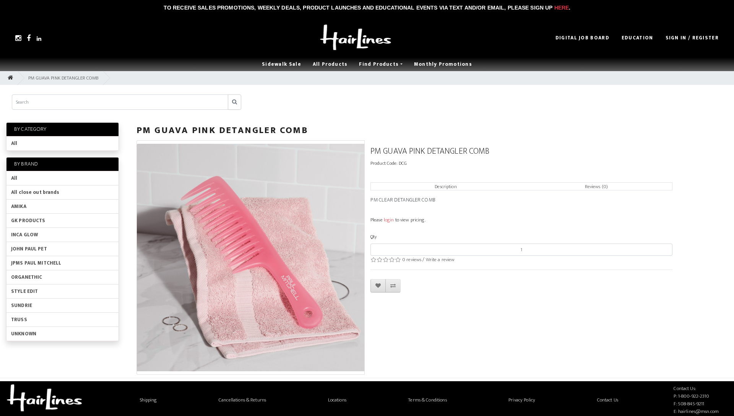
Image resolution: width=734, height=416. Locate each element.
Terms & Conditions (427, 400)
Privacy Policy (521, 400)
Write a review (440, 259)
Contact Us (607, 400)
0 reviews (411, 259)
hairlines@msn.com (698, 411)
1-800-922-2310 (694, 396)
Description (445, 186)
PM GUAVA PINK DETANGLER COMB (63, 78)
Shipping (148, 400)
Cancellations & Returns (242, 400)
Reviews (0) (596, 186)
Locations (337, 400)
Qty (373, 236)
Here (561, 8)
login (389, 220)
